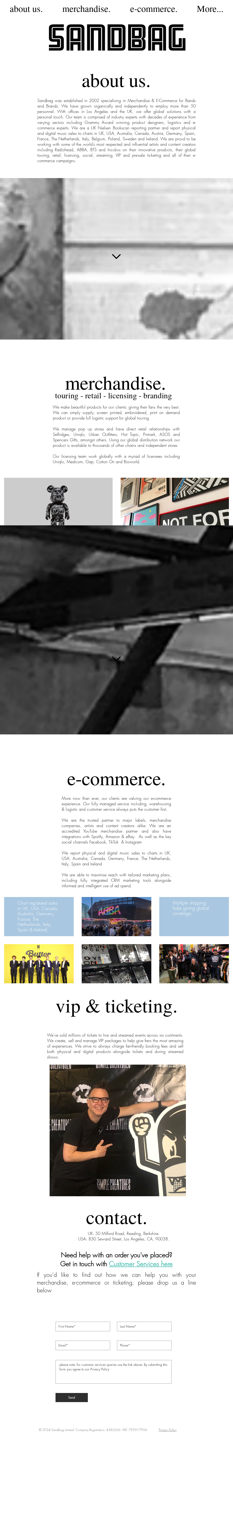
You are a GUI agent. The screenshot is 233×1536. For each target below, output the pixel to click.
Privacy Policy (168, 1430)
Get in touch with (84, 1263)
